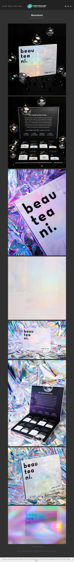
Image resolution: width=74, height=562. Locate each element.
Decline (36, 560)
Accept (68, 559)
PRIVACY (20, 6)
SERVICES (10, 6)
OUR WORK (4, 6)
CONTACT (15, 6)
